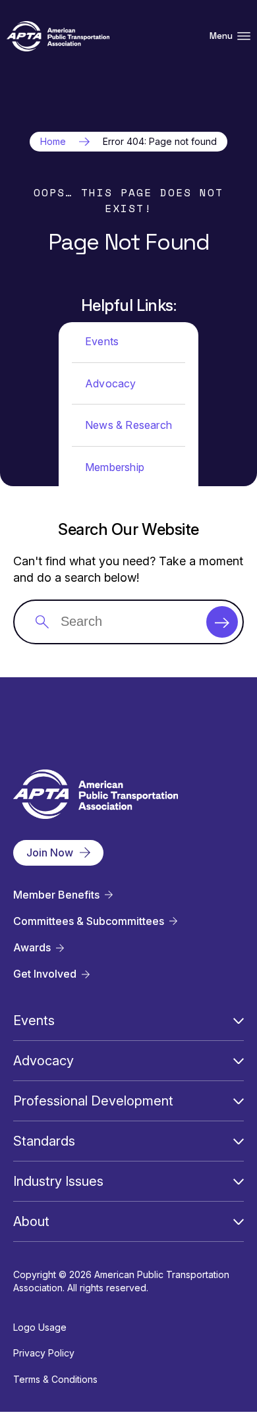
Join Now (49, 852)
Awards (32, 947)
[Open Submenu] (238, 1020)
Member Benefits (56, 895)
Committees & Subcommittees (88, 921)
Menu (221, 36)
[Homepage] (58, 36)
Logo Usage (40, 1327)
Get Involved (44, 974)
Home (53, 141)
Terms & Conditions (55, 1379)
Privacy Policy (43, 1352)
